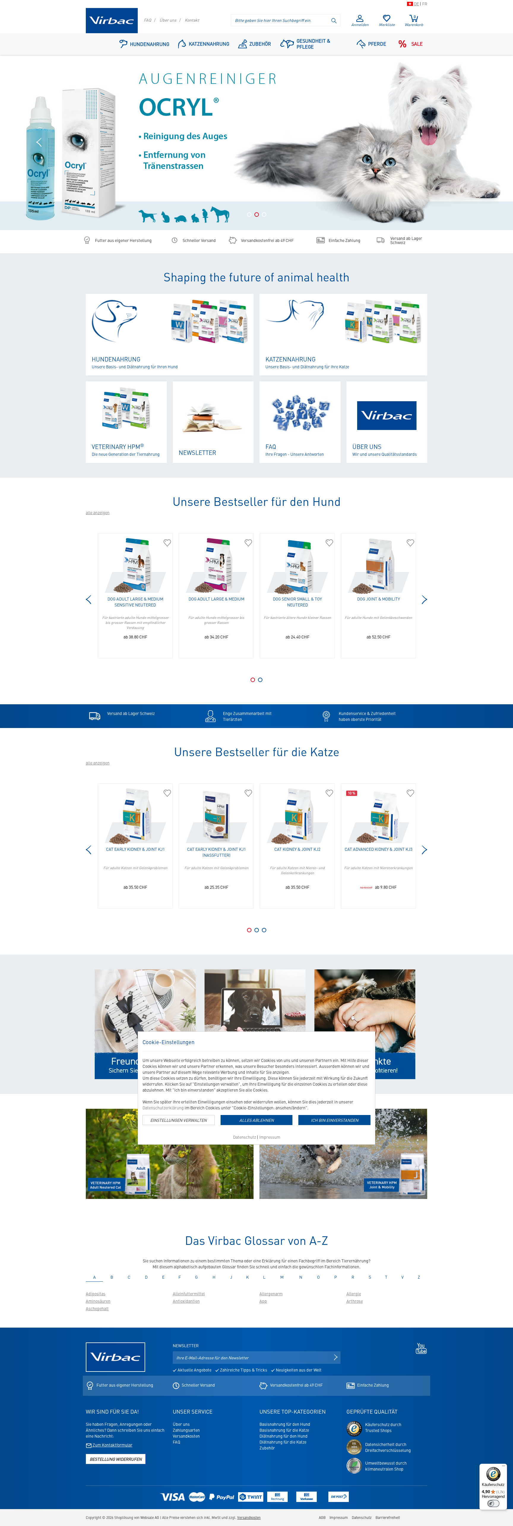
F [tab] (182, 1277)
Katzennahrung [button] (209, 43)
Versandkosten (186, 1436)
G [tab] (199, 1277)
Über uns (167, 20)
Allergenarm (271, 1293)
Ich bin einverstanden (334, 1120)
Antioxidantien (186, 1301)
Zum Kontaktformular (112, 1445)
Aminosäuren (98, 1301)
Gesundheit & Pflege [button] (313, 43)
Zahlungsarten (186, 1430)
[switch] (493, 1503)
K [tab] (250, 1277)
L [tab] (267, 1277)
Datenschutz (244, 1137)
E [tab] (166, 1277)
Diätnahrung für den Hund (283, 1436)
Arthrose (354, 1301)
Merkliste (387, 24)
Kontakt (192, 20)
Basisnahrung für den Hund (284, 1424)
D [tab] (149, 1277)
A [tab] (97, 1277)
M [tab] (285, 1277)
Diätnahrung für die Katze (282, 1442)
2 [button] (256, 214)
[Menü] (503, 1467)
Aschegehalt (97, 1308)
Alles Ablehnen (256, 1120)
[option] (256, 142)
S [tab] (372, 1277)
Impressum (269, 1137)
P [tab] (338, 1277)
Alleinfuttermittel (189, 1293)
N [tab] (303, 1277)
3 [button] (264, 214)
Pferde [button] (377, 43)
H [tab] (217, 1277)
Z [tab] (421, 1277)
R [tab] (355, 1277)
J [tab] (233, 1277)
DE (416, 4)
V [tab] (405, 1277)
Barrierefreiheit (388, 1517)
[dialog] (256, 1088)
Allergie (353, 1293)
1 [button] (249, 214)
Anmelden (359, 24)
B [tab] (114, 1277)
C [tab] (131, 1277)
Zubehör (260, 43)
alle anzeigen (98, 512)
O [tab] (321, 1277)
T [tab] (389, 1277)
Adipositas (95, 1293)
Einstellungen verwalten (178, 1120)
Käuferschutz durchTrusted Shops (383, 1427)
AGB (322, 1517)
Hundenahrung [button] (149, 44)
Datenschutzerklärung (163, 1108)
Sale (417, 43)
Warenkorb (414, 20)
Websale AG (149, 1517)
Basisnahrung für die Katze (284, 1430)
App (263, 1301)
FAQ (147, 20)
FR (424, 4)
